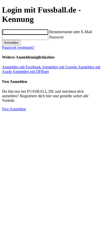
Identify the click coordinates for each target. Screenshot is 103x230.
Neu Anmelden (14, 109)
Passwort (56, 37)
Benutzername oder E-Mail (70, 32)
